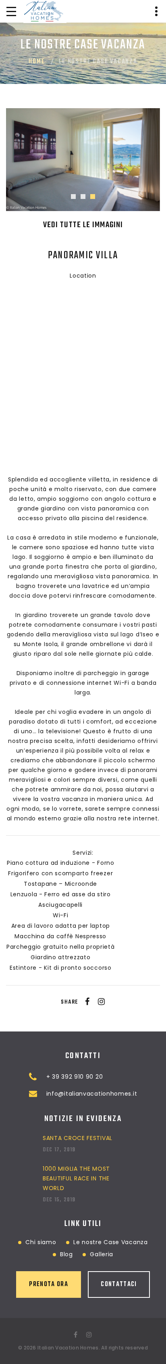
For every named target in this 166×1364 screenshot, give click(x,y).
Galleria (101, 1254)
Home (37, 61)
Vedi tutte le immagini (83, 225)
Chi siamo (40, 1242)
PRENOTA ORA (48, 1284)
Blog (66, 1254)
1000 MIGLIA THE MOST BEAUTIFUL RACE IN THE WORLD (76, 1178)
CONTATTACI (119, 1284)
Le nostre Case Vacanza (110, 1242)
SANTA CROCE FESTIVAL (77, 1138)
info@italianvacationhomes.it (91, 1094)
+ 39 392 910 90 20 (74, 1077)
